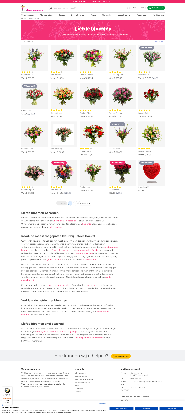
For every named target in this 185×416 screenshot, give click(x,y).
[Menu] (11, 387)
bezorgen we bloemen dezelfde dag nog (56, 331)
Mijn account (80, 373)
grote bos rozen (54, 259)
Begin (23, 18)
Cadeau (62, 15)
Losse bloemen (124, 15)
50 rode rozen (89, 259)
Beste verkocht (155, 50)
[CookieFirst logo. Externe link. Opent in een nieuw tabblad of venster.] (2, 405)
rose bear (90, 285)
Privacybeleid (102, 403)
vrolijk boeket (55, 227)
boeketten (87, 224)
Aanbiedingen (159, 15)
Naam (151, 57)
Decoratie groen (78, 15)
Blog (77, 386)
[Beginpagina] (32, 8)
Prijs (151, 54)
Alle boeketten (46, 15)
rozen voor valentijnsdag (87, 250)
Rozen (93, 15)
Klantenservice (81, 376)
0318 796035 (135, 378)
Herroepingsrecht (82, 382)
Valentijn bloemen (61, 250)
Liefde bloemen (33, 18)
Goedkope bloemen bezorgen (89, 338)
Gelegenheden (27, 15)
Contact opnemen (121, 356)
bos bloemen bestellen (65, 221)
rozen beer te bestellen (60, 285)
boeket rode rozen (84, 253)
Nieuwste (153, 47)
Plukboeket (107, 15)
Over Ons (79, 389)
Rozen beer (142, 15)
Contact (78, 392)
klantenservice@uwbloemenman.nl (146, 382)
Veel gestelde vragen (84, 379)
